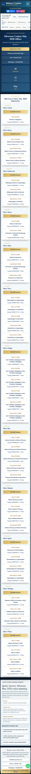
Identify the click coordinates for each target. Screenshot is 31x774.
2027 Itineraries (22, 22)
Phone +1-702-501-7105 (15, 764)
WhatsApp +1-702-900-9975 (15, 62)
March (24, 27)
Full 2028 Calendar (15, 112)
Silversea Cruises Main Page (15, 53)
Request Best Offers (15, 49)
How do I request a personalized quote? (15, 742)
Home (14, 16)
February (18, 27)
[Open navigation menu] (27, 4)
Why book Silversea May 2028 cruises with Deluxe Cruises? (15, 730)
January (12, 27)
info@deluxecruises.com (15, 759)
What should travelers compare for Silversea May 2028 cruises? (13, 737)
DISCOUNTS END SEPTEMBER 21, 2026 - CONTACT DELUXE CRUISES (15, 771)
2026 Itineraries (11, 22)
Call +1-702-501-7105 (15, 57)
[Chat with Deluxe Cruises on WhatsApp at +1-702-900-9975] (28, 766)
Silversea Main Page (23, 16)
